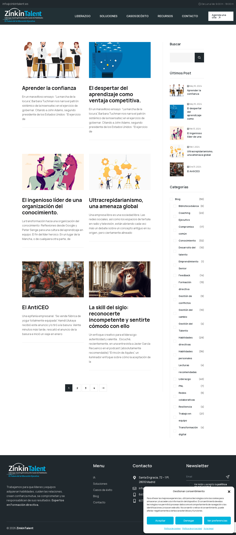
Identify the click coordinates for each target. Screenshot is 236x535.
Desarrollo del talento (191, 251)
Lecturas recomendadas (191, 369)
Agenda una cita (219, 16)
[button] (229, 491)
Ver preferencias (217, 520)
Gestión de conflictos (191, 299)
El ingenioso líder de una (194, 135)
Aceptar (160, 520)
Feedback (191, 275)
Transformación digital (191, 431)
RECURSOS (165, 16)
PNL (191, 386)
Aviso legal (209, 528)
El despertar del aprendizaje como (194, 113)
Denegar (189, 520)
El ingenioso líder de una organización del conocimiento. (52, 206)
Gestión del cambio (191, 313)
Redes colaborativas (191, 396)
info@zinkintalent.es (15, 4)
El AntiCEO (35, 307)
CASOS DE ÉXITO (137, 16)
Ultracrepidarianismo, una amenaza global (116, 203)
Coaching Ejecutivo (191, 216)
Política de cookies (172, 528)
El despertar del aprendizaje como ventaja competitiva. (115, 94)
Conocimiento (191, 240)
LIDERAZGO (83, 16)
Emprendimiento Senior (191, 265)
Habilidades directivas (191, 341)
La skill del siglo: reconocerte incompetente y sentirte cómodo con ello (119, 316)
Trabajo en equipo (191, 417)
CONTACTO (190, 16)
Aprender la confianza (49, 87)
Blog (189, 199)
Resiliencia (191, 406)
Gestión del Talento (191, 327)
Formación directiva (191, 286)
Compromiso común (191, 230)
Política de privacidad (192, 528)
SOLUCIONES (108, 16)
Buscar (175, 44)
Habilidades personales (191, 355)
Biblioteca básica (191, 206)
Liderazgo (191, 379)
